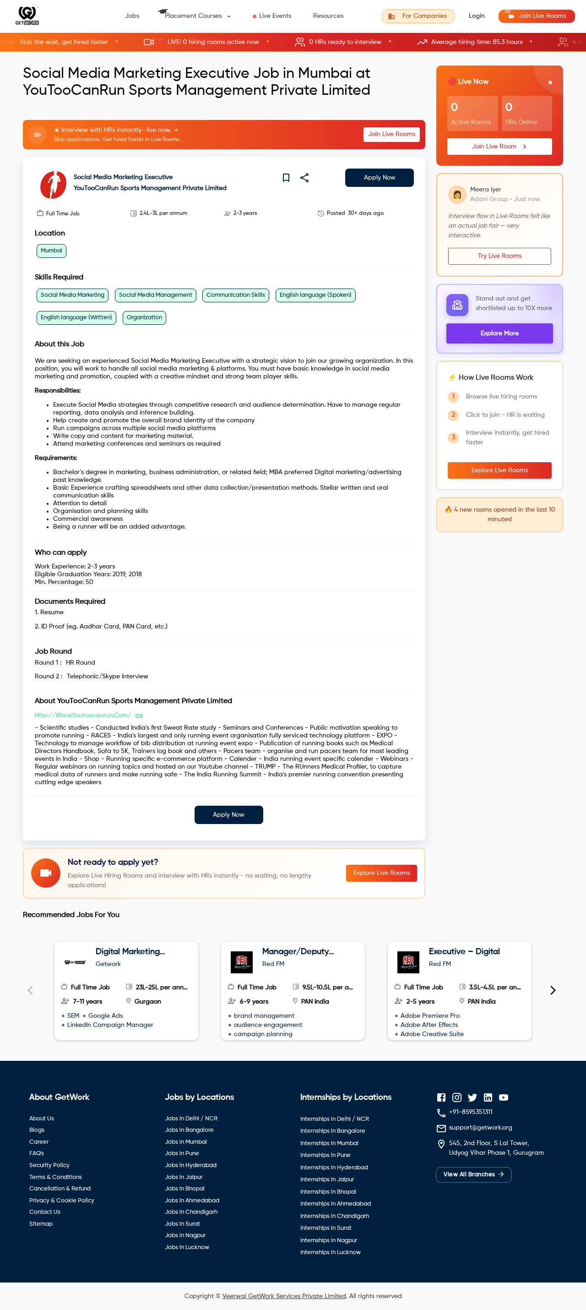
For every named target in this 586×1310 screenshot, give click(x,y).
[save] (286, 178)
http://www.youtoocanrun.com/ (83, 715)
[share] (304, 178)
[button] (293, 42)
